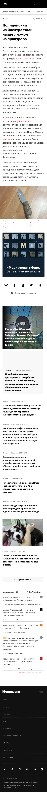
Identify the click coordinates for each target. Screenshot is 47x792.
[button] (41, 4)
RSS (6, 721)
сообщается (24, 59)
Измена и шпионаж (35, 11)
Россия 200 (7, 750)
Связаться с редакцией (25, 292)
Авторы (6, 706)
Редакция (6, 713)
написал (7, 139)
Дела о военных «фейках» (13, 11)
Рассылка (7, 728)
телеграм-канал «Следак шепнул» (30, 222)
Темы (5, 699)
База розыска (8, 757)
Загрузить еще (22, 580)
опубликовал (21, 121)
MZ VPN (6, 742)
